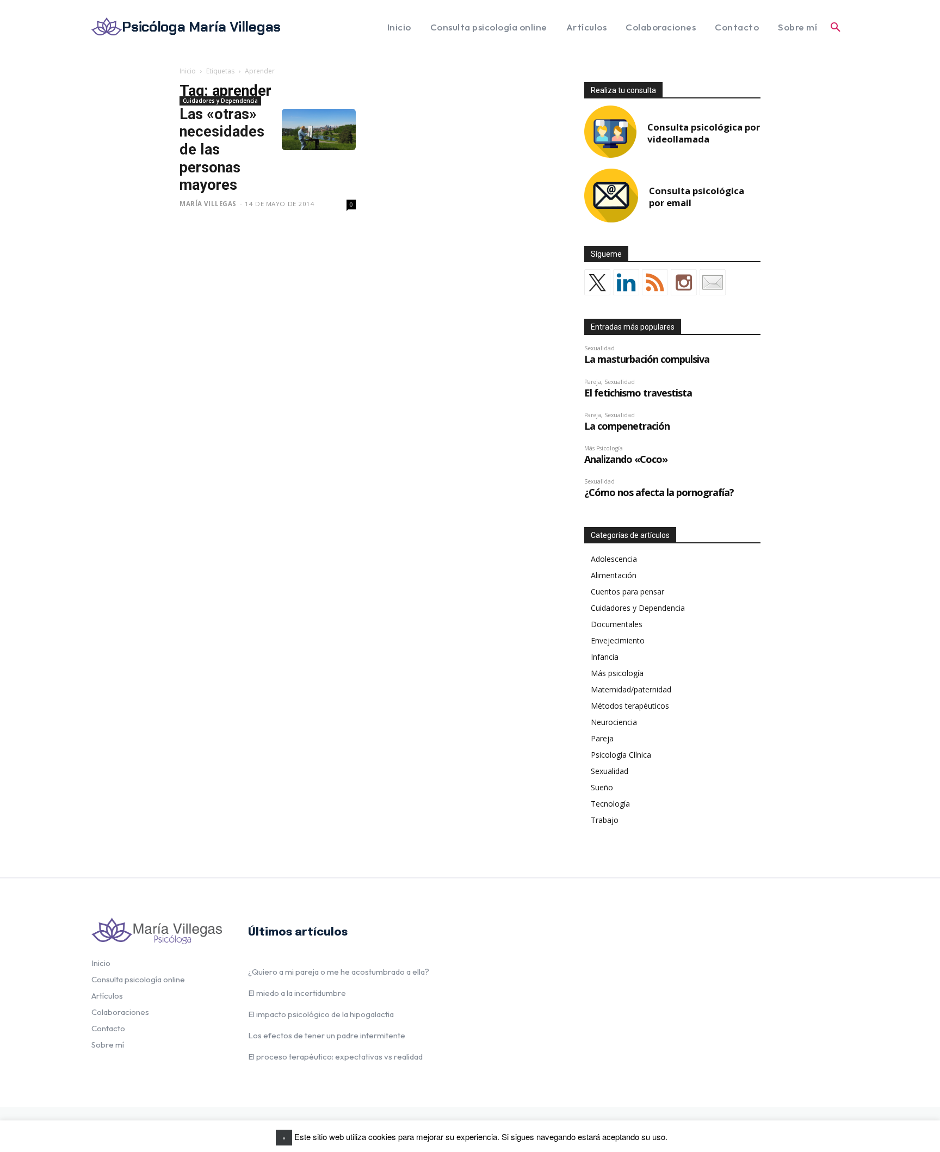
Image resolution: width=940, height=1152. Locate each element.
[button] (835, 27)
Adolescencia (614, 559)
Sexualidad (609, 771)
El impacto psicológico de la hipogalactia (321, 1014)
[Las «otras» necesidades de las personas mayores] (319, 130)
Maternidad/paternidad (631, 689)
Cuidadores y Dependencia (220, 100)
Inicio (188, 71)
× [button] (284, 1137)
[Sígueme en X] (597, 282)
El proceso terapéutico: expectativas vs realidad (335, 1056)
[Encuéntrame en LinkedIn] (626, 282)
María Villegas (208, 204)
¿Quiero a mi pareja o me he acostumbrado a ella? (338, 972)
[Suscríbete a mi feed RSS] (655, 282)
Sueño (602, 787)
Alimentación (613, 575)
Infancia (605, 657)
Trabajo (605, 820)
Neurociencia (614, 722)
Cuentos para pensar (627, 591)
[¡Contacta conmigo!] (713, 282)
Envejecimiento (618, 640)
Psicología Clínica (621, 755)
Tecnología (610, 803)
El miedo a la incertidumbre (297, 993)
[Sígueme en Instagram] (684, 282)
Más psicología (617, 673)
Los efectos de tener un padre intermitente (326, 1035)
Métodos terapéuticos (630, 706)
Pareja (602, 738)
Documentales (616, 624)
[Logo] (156, 931)
